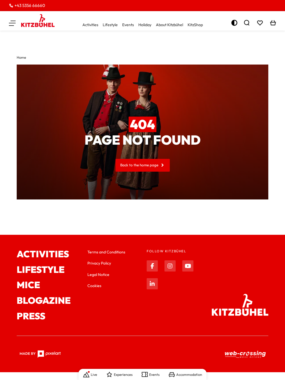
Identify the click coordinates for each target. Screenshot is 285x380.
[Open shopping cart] (273, 22)
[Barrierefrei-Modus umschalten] (234, 22)
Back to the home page (139, 165)
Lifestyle (110, 24)
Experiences (123, 374)
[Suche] (246, 22)
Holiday (144, 24)
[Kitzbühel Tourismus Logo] (38, 20)
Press (31, 316)
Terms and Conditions (106, 252)
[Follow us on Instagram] (170, 266)
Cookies (94, 285)
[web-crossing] (245, 354)
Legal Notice (98, 274)
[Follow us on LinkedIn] (152, 283)
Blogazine (44, 300)
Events (128, 24)
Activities (90, 24)
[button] (12, 22)
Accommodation (189, 374)
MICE (28, 285)
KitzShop (195, 24)
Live (94, 374)
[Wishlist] (260, 22)
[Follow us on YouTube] (187, 266)
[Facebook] (152, 266)
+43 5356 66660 (29, 5)
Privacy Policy (99, 263)
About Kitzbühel (169, 24)
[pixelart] (40, 354)
